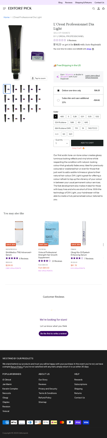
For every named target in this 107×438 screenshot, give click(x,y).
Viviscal (6, 411)
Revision (6, 406)
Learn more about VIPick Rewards (92, 77)
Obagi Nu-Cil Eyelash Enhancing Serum (80, 253)
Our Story (43, 380)
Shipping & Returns (83, 2)
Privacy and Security (48, 389)
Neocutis (7, 393)
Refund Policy (45, 397)
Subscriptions (80, 384)
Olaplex (6, 402)
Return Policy (17, 367)
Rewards (78, 380)
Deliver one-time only (71, 90)
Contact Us (99, 2)
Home (6, 17)
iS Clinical (7, 380)
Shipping (78, 389)
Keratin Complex (10, 389)
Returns (78, 393)
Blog (60, 2)
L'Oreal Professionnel (70, 36)
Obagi (5, 397)
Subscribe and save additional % (75, 100)
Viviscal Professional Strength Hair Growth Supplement (47, 255)
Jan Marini (7, 384)
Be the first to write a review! (54, 333)
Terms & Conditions (48, 393)
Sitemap (43, 402)
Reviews (68, 2)
